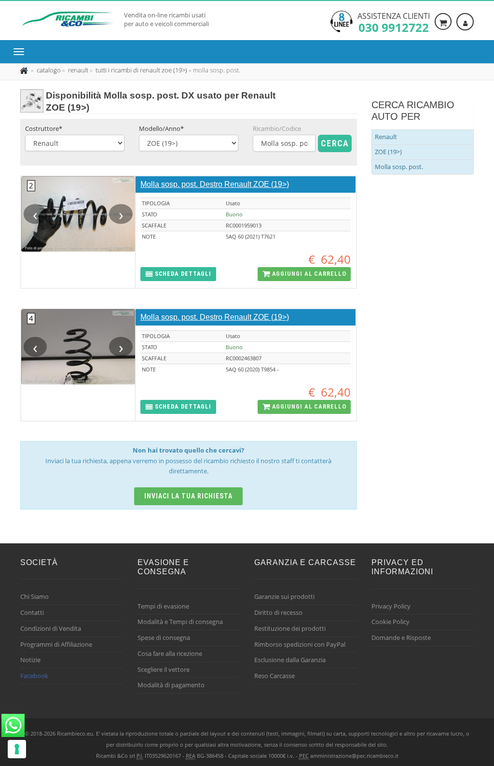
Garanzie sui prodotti (284, 596)
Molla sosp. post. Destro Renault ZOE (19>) (214, 184)
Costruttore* (43, 128)
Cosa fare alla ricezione (169, 653)
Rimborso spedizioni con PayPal (299, 644)
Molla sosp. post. (399, 166)
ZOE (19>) (388, 151)
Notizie (30, 659)
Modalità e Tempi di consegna (180, 621)
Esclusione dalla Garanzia (290, 659)
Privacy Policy (391, 606)
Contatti (32, 612)
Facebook (34, 675)
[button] (178, 274)
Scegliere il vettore (163, 669)
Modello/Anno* (161, 128)
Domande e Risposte (401, 637)
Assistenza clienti (393, 22)
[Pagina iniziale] (24, 70)
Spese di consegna (163, 637)
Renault (386, 136)
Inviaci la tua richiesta (188, 496)
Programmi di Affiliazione (56, 644)
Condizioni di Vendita (50, 628)
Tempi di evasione (163, 606)
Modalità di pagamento (171, 685)
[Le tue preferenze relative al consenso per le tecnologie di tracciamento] (17, 749)
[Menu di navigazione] (21, 51)
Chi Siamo (34, 596)
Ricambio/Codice (277, 128)
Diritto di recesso (278, 612)
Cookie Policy (390, 621)
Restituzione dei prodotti (290, 628)
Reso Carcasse (274, 675)
